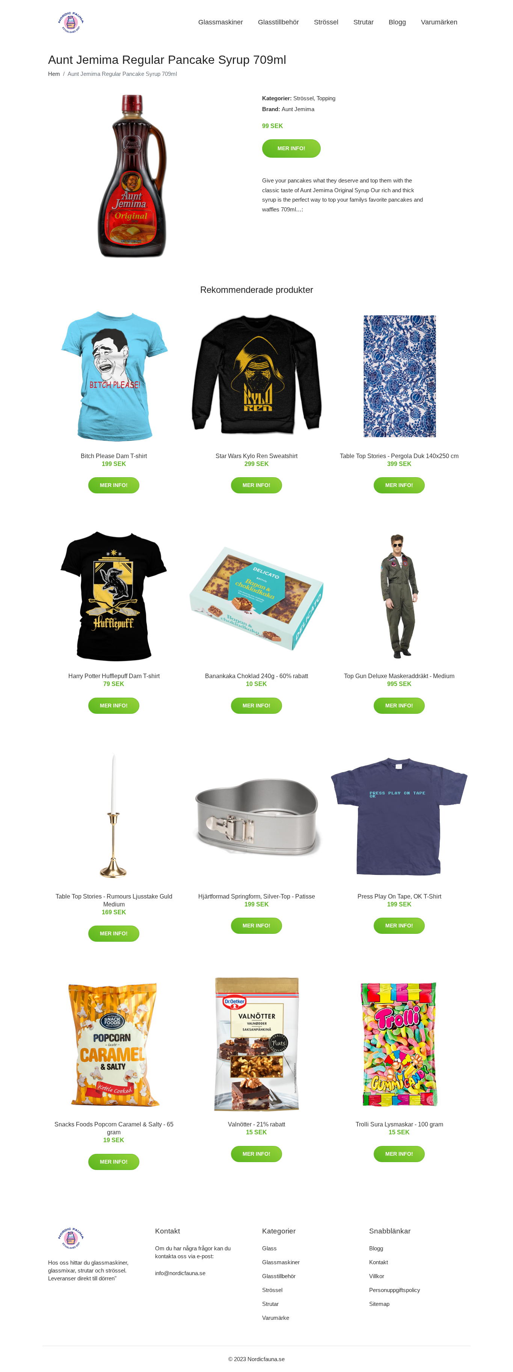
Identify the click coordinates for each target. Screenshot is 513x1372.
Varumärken (439, 22)
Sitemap (379, 1304)
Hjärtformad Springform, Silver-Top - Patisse (256, 896)
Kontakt (378, 1262)
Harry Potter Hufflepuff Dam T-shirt (114, 676)
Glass (269, 1248)
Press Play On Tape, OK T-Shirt (399, 896)
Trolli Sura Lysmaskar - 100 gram (399, 1124)
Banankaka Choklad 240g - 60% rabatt (256, 676)
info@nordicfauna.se (180, 1273)
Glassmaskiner (220, 22)
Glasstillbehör (278, 22)
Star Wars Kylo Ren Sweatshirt (256, 456)
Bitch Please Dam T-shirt (114, 456)
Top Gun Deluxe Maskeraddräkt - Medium (399, 676)
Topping (326, 98)
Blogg (397, 22)
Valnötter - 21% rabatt (256, 1124)
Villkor (376, 1276)
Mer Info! (291, 148)
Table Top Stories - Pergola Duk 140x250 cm (399, 456)
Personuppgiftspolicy (394, 1290)
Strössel (326, 22)
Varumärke (275, 1318)
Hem (54, 74)
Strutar (363, 22)
